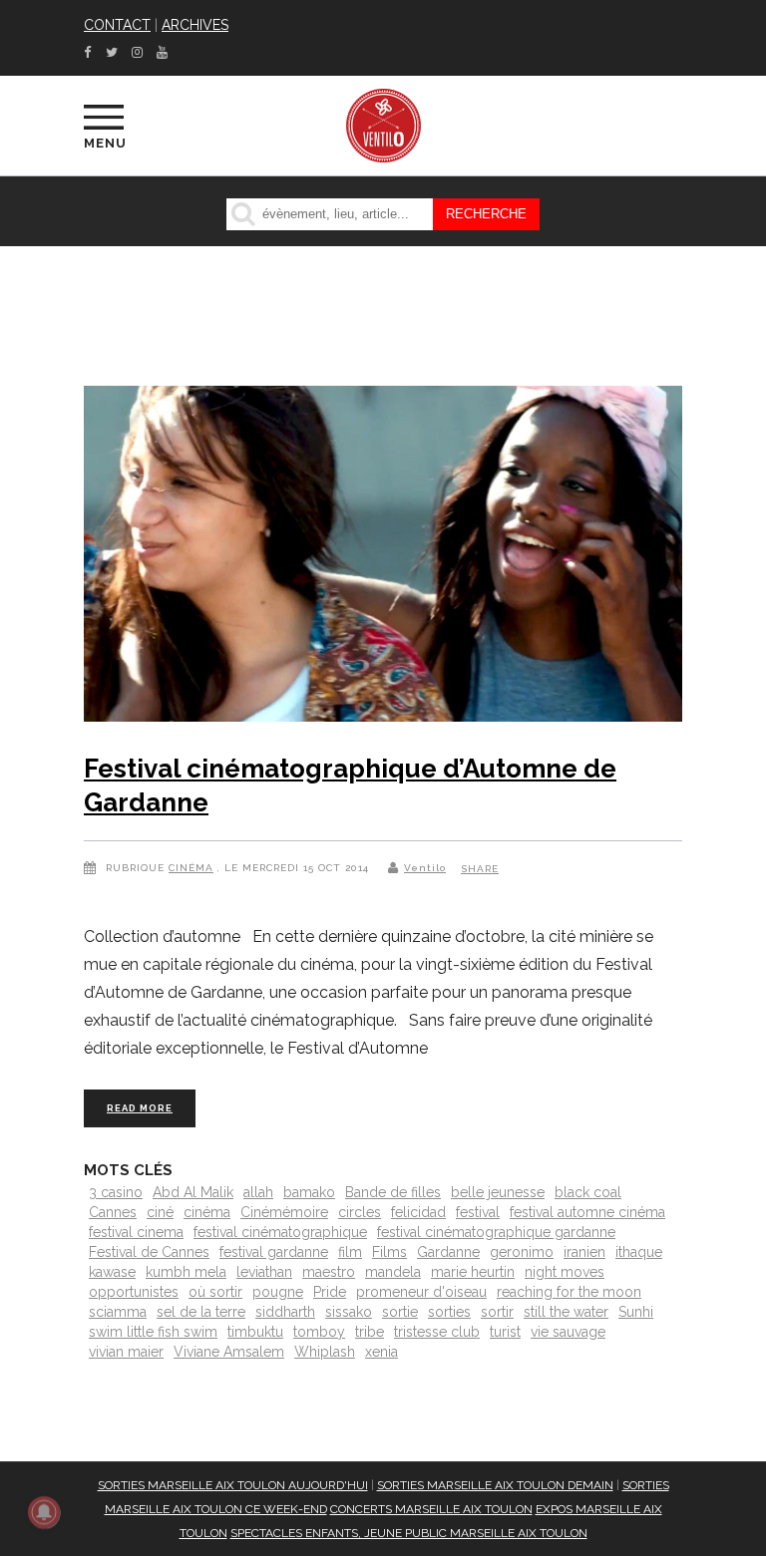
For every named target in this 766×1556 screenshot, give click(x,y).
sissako (348, 1312)
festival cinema (136, 1232)
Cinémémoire (284, 1212)
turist (505, 1332)
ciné (160, 1212)
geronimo (522, 1252)
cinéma (207, 1212)
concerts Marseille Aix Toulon (431, 1509)
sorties (449, 1312)
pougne (277, 1292)
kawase (112, 1272)
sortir (497, 1312)
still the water (566, 1312)
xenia (381, 1352)
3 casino (116, 1192)
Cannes (113, 1212)
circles (359, 1212)
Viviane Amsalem (229, 1352)
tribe (369, 1332)
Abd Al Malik (193, 1192)
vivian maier (126, 1352)
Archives (195, 25)
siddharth (285, 1312)
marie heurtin (473, 1272)
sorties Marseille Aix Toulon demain (495, 1485)
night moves (564, 1272)
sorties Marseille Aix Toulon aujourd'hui (233, 1485)
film (350, 1252)
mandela (393, 1272)
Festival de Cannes (149, 1252)
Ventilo (425, 867)
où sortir (215, 1292)
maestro (328, 1272)
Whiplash (324, 1352)
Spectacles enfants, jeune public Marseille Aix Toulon (408, 1533)
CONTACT (117, 25)
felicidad (418, 1212)
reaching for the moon (569, 1292)
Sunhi (635, 1312)
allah (258, 1192)
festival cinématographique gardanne (496, 1232)
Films (389, 1252)
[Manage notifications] (44, 1512)
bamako (309, 1192)
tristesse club (437, 1332)
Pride (329, 1292)
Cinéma (191, 867)
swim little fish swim (153, 1332)
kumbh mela (186, 1272)
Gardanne (448, 1252)
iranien (584, 1252)
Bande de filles (393, 1192)
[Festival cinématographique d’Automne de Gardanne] (383, 558)
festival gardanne (273, 1252)
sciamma (118, 1312)
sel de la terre (201, 1312)
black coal (588, 1192)
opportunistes (134, 1292)
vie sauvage (568, 1332)
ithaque (638, 1252)
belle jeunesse (498, 1192)
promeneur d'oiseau (421, 1292)
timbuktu (255, 1332)
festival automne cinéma (587, 1212)
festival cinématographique (280, 1232)
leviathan (264, 1272)
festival (478, 1212)
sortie (400, 1312)
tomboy (319, 1332)
